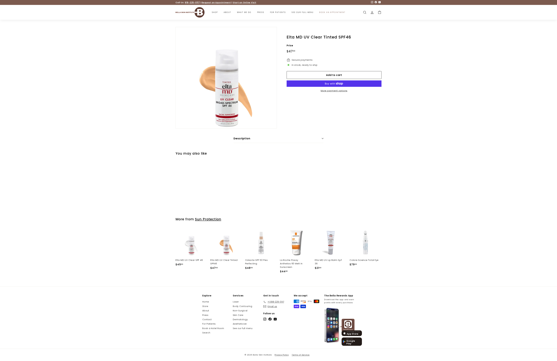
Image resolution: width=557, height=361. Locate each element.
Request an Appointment (216, 2)
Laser (236, 301)
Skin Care (238, 315)
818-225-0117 (192, 2)
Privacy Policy (282, 354)
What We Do (244, 12)
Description (242, 138)
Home (205, 301)
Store (205, 306)
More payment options (334, 90)
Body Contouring (242, 306)
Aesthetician (240, 323)
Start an (244, 2)
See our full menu (243, 328)
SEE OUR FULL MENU (302, 12)
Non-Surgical (240, 310)
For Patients (278, 12)
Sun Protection (208, 219)
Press (260, 12)
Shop (215, 12)
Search (206, 332)
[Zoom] (226, 77)
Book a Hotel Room (213, 328)
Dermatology (240, 319)
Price (290, 45)
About (227, 12)
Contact (207, 319)
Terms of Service (301, 354)
